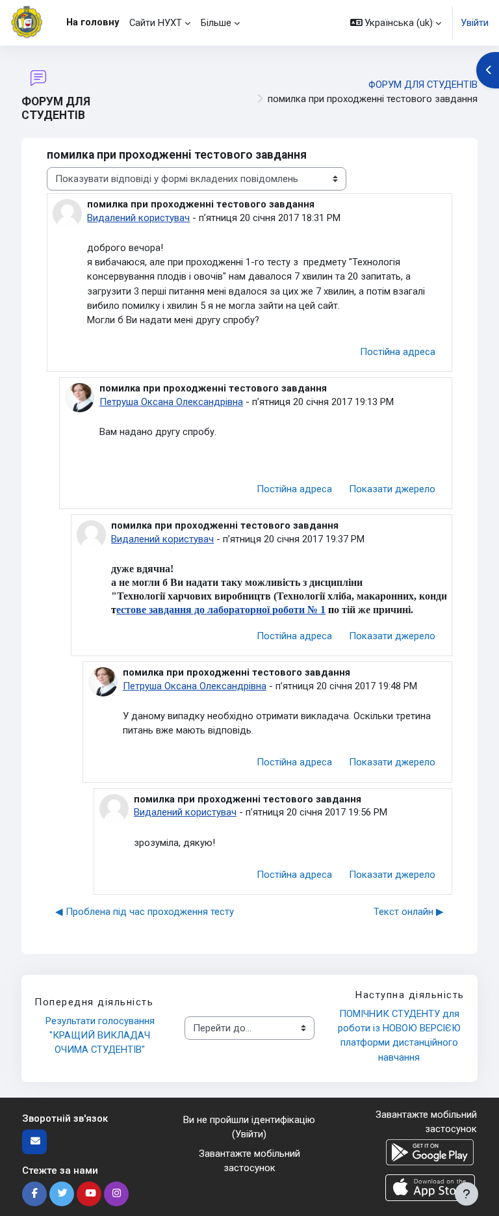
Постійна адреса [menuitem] (397, 352)
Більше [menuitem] (216, 23)
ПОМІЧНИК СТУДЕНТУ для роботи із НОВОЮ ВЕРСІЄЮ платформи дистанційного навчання (400, 1035)
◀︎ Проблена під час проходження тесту (144, 912)
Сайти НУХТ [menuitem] (155, 23)
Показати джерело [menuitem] (392, 489)
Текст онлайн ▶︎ (409, 912)
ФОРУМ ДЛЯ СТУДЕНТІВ (423, 84)
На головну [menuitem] (92, 22)
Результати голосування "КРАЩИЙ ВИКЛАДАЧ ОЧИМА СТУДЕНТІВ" (101, 1035)
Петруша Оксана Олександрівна (171, 402)
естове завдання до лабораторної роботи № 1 (221, 609)
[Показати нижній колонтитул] (466, 1194)
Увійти (475, 23)
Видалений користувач (138, 218)
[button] (396, 23)
